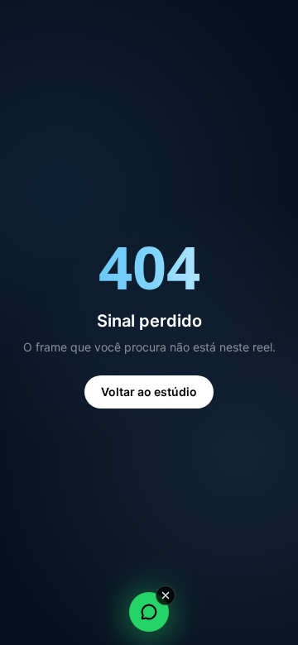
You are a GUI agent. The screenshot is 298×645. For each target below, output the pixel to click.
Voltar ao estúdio (149, 392)
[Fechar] (165, 595)
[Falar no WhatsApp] (149, 612)
